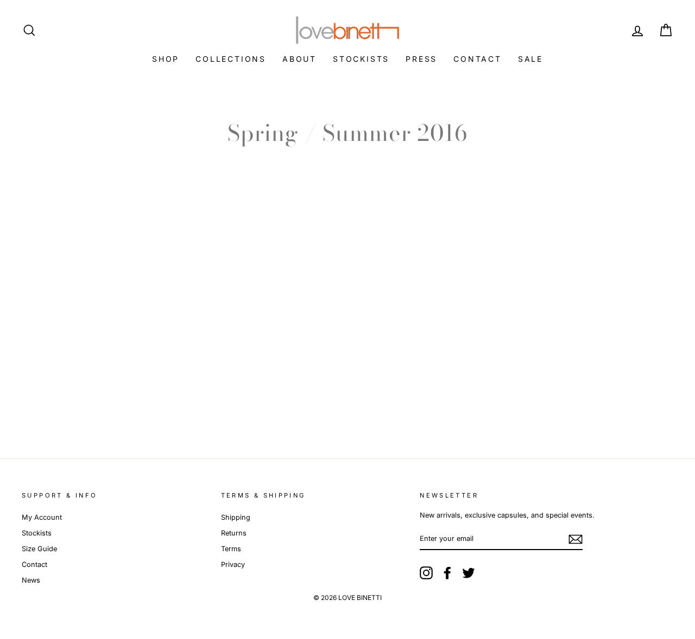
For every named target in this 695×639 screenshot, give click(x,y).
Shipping (235, 517)
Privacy (233, 564)
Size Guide (39, 549)
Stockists (361, 58)
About (299, 58)
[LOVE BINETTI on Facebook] (447, 572)
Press (421, 58)
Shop (165, 58)
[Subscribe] (575, 539)
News (31, 580)
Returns (234, 533)
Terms (231, 549)
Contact (477, 58)
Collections (230, 58)
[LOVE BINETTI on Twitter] (468, 572)
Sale (530, 58)
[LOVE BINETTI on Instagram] (426, 572)
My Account (42, 517)
